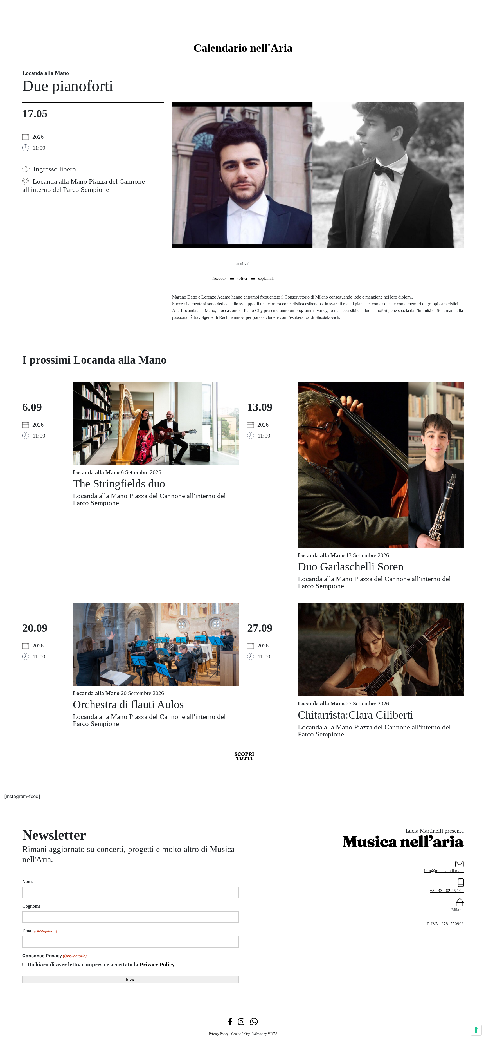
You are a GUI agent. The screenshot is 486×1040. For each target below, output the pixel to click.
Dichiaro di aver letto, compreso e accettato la (101, 964)
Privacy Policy (157, 964)
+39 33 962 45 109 (447, 890)
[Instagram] (241, 1021)
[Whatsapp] (254, 1021)
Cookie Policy (240, 1034)
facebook (219, 278)
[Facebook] (230, 1021)
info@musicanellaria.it (444, 870)
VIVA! (272, 1034)
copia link (266, 278)
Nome (27, 881)
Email (39, 930)
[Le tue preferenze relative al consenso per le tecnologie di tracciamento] (476, 1030)
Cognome (31, 906)
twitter (242, 278)
